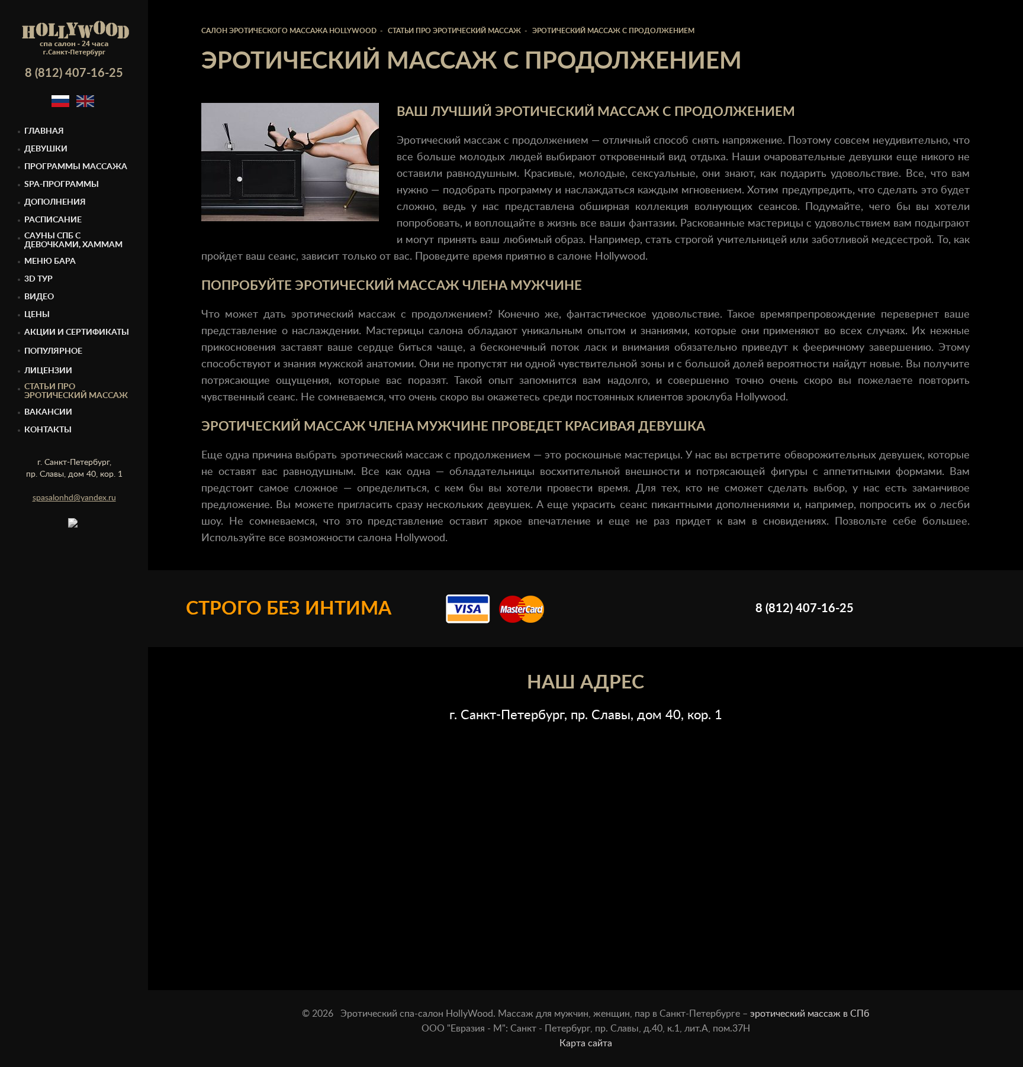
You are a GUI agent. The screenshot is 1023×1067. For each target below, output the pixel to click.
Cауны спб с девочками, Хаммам (73, 240)
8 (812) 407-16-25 (74, 73)
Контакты (48, 430)
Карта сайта (585, 1043)
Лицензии (48, 371)
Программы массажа (75, 167)
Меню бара (50, 261)
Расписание (53, 220)
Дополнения (55, 202)
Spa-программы (61, 184)
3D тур (38, 279)
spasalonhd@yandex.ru (74, 498)
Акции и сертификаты (76, 332)
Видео (39, 297)
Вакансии (48, 412)
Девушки (45, 149)
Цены (37, 315)
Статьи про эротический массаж (76, 391)
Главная (44, 131)
